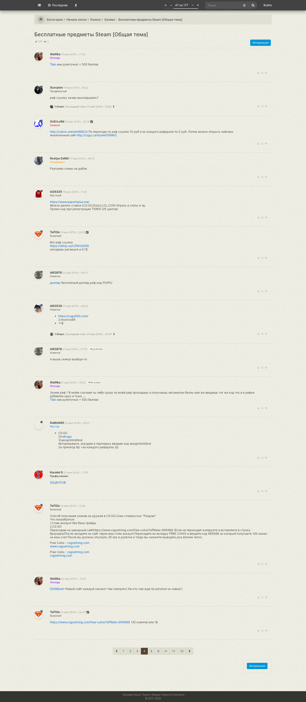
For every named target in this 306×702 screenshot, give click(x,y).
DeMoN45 (57, 422)
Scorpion (56, 87)
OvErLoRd (57, 121)
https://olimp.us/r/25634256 (69, 246)
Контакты (178, 694)
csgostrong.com (78, 542)
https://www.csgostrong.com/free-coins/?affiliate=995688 (90, 622)
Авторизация (261, 42)
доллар (55, 282)
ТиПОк (55, 232)
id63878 (56, 272)
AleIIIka (55, 54)
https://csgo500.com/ (73, 316)
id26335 (56, 191)
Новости (167, 694)
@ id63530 (97, 349)
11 (173, 651)
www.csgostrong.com (65, 546)
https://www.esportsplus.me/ (69, 202)
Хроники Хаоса (132, 694)
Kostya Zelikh (59, 158)
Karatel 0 (56, 472)
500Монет (57, 589)
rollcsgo (66, 436)
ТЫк (53, 64)
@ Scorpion (95, 382)
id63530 (56, 306)
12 (181, 651)
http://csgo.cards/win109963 (97, 135)
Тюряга (146, 694)
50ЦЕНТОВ (58, 482)
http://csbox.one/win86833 (69, 131)
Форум (156, 694)
